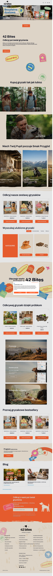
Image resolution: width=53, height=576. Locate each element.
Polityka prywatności (34, 282)
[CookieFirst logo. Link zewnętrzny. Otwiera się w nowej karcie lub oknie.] (14, 283)
